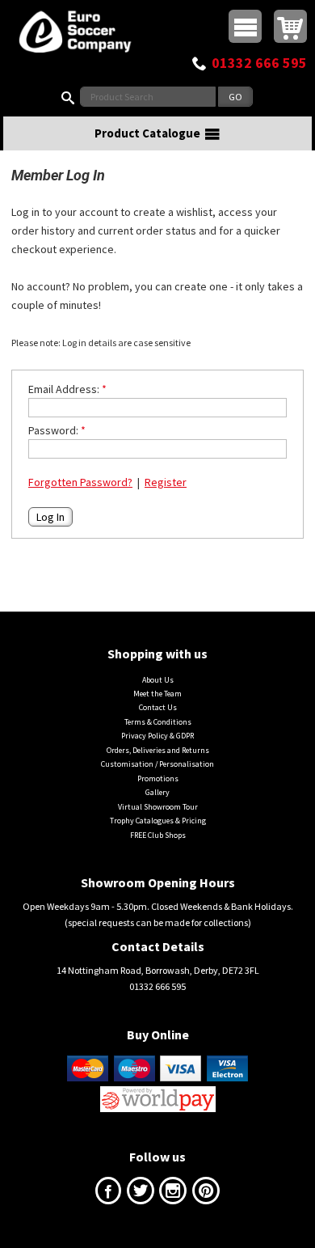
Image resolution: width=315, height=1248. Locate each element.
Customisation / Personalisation (157, 764)
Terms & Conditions (157, 722)
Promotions (157, 778)
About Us (158, 680)
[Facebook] (108, 1194)
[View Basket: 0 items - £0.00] (290, 26)
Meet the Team (157, 693)
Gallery (157, 792)
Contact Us (158, 707)
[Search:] (71, 97)
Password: (53, 430)
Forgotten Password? (80, 482)
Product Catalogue (147, 133)
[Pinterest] (206, 1194)
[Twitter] (140, 1194)
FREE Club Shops (158, 835)
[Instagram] (173, 1194)
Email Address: (63, 389)
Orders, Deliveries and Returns (158, 750)
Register (166, 482)
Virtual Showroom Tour (158, 807)
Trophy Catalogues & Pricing (158, 820)
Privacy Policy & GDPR (157, 735)
